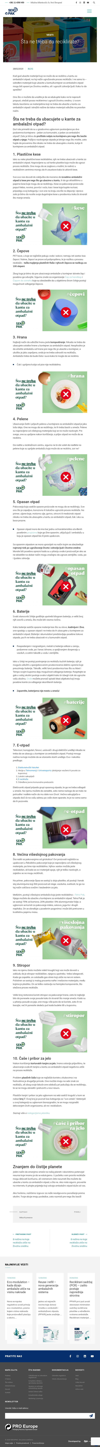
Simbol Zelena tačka (35, 1392)
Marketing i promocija (36, 1398)
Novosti (7, 1389)
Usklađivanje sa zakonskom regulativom (38, 1376)
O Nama (8, 1379)
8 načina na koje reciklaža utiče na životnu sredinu (22, 1240)
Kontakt (7, 1392)
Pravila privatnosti (22, 1443)
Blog (30, 69)
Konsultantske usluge (35, 1395)
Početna (7, 1375)
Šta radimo (9, 1382)
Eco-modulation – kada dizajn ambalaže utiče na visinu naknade (18, 1287)
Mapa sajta (9, 1443)
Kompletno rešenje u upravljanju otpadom (36, 1382)
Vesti (77, 1375)
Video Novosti (80, 1382)
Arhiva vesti (79, 1389)
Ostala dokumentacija (59, 1379)
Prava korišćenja (38, 1443)
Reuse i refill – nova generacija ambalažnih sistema (48, 1287)
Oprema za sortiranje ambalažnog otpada (36, 1387)
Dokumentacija (10, 1386)
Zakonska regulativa (59, 1375)
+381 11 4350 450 (16, 2)
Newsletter (79, 1386)
